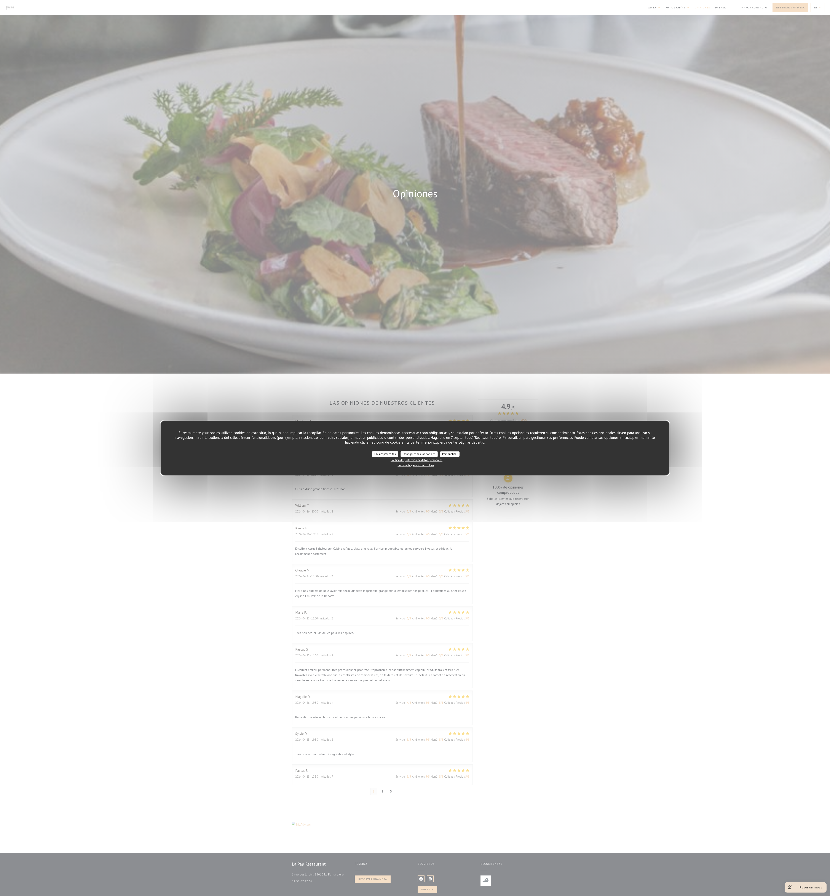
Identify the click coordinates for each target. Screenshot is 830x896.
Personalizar (449, 454)
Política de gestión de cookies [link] (416, 465)
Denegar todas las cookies (419, 454)
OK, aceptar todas (385, 454)
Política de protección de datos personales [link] (416, 460)
